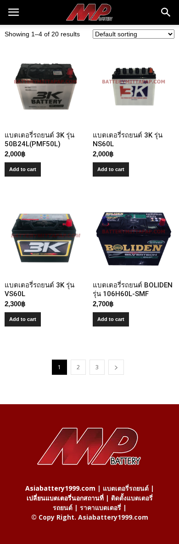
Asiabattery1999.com (60, 488)
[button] (166, 12)
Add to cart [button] (22, 169)
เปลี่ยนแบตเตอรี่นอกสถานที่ (65, 497)
